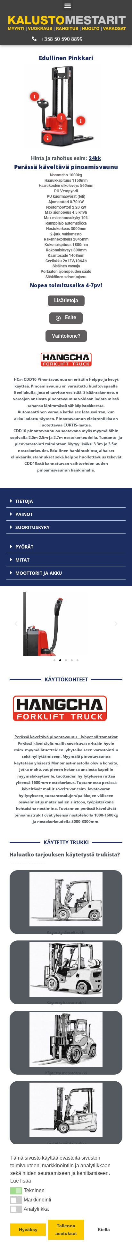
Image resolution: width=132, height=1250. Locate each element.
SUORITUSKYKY (32, 527)
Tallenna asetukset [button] (66, 1229)
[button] (16, 1190)
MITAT (22, 560)
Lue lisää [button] (20, 1181)
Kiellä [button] (104, 1229)
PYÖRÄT (24, 547)
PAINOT (24, 514)
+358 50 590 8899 (62, 39)
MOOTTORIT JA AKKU (38, 573)
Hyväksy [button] (28, 1229)
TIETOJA (24, 501)
